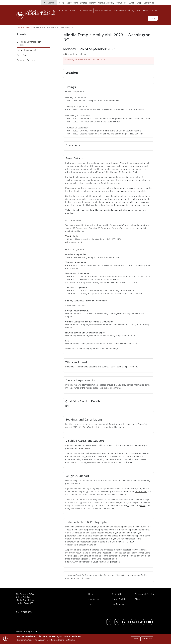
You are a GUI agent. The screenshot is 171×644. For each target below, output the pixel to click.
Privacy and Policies (144, 594)
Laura (73, 462)
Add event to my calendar (75, 54)
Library (92, 3)
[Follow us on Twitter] (117, 622)
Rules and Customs (26, 60)
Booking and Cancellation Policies (29, 43)
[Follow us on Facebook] (109, 622)
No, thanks (147, 639)
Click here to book (73, 242)
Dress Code (22, 55)
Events (73, 10)
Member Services (103, 10)
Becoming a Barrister (147, 10)
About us (63, 10)
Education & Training (124, 10)
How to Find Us (119, 599)
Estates (83, 3)
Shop (139, 3)
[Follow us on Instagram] (133, 622)
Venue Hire (121, 3)
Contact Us (117, 594)
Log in (153, 18)
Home (19, 27)
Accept (135, 638)
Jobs (90, 604)
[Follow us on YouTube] (149, 622)
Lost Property (118, 604)
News (61, 3)
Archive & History (106, 3)
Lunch (132, 3)
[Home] (35, 14)
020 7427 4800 (25, 612)
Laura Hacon (84, 448)
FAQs (137, 599)
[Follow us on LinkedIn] (125, 622)
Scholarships (86, 10)
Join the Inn (94, 599)
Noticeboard (72, 3)
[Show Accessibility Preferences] (5, 638)
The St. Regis (71, 236)
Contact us (149, 3)
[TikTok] (141, 622)
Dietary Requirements (27, 50)
